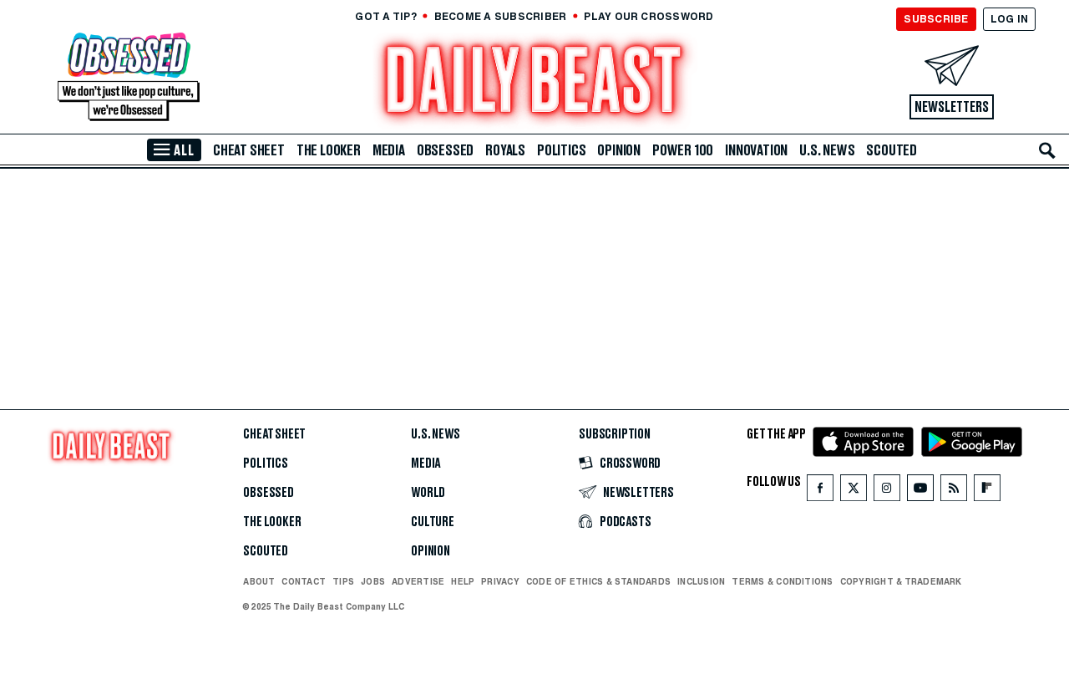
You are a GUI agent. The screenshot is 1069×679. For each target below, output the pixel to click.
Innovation (756, 150)
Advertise (418, 581)
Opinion (619, 150)
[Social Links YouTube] (920, 491)
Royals (505, 150)
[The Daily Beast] (534, 83)
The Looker (328, 150)
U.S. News (826, 150)
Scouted (891, 150)
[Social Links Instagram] (887, 491)
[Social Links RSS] (953, 491)
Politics (561, 150)
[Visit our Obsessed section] (129, 78)
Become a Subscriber (500, 16)
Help (462, 581)
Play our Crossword (648, 16)
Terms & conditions (782, 581)
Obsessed (445, 150)
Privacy (500, 581)
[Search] (1047, 150)
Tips (343, 581)
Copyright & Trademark (901, 581)
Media (388, 150)
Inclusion (701, 581)
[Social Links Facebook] (820, 491)
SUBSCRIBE (936, 19)
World (428, 492)
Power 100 (682, 150)
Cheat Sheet (249, 150)
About (259, 581)
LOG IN (1009, 19)
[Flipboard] (987, 491)
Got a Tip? (385, 16)
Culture (432, 522)
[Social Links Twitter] (853, 491)
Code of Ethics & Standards (598, 581)
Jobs (373, 581)
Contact (303, 581)
